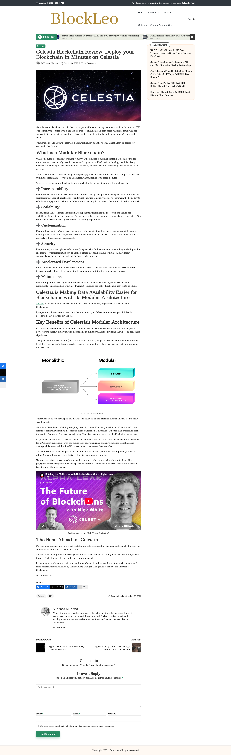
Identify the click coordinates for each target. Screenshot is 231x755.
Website (112, 713)
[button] (59, 627)
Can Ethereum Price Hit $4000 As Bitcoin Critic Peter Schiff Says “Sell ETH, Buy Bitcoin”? (166, 35)
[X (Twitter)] (3, 372)
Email (76, 713)
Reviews (40, 46)
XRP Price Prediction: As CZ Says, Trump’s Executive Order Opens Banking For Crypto (170, 53)
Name (40, 713)
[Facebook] (3, 366)
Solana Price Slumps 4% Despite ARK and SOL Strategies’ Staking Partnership (71, 35)
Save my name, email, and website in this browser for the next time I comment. (77, 725)
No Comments (90, 63)
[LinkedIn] (3, 379)
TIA (50, 596)
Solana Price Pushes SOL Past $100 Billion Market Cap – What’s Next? (167, 85)
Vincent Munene (65, 608)
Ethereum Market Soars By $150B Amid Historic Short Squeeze (170, 94)
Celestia (40, 303)
